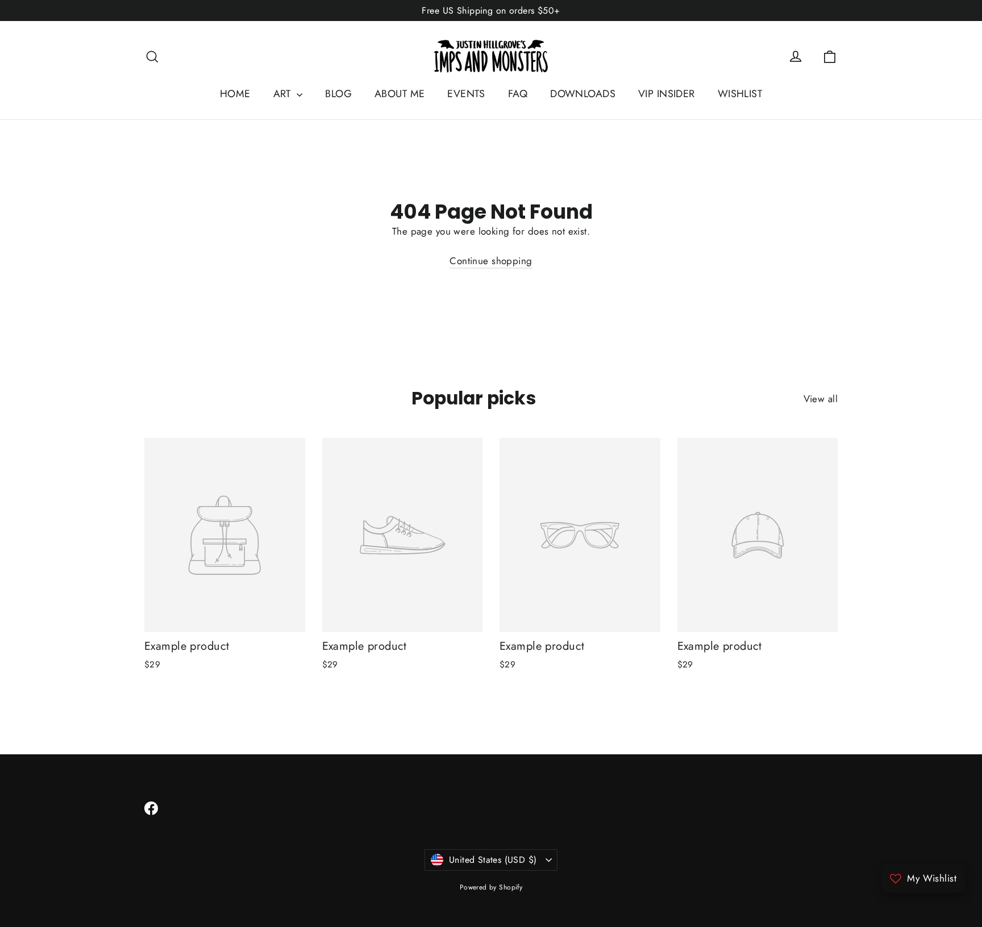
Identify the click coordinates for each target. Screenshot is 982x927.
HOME (235, 93)
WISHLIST (740, 93)
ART (283, 93)
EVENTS (466, 93)
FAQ (517, 93)
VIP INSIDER (666, 93)
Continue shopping (491, 261)
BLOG (338, 93)
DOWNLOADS (582, 93)
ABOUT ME (400, 93)
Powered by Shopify (491, 887)
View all (821, 399)
